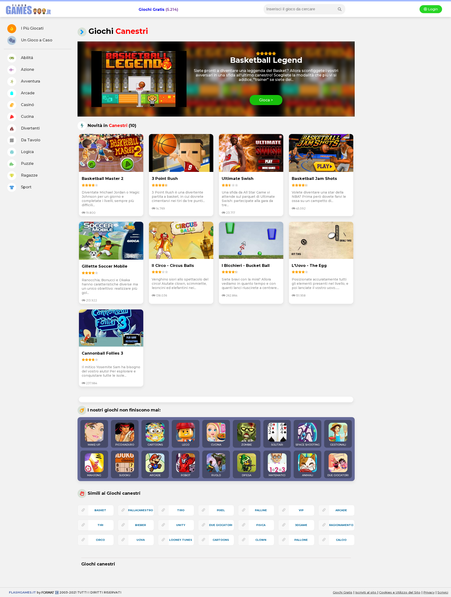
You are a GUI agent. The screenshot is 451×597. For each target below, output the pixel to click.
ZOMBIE (246, 444)
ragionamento (341, 525)
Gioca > (266, 100)
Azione (27, 69)
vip (301, 510)
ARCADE (155, 475)
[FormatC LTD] (50, 592)
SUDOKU (124, 475)
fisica (260, 525)
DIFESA (246, 475)
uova (140, 540)
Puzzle (27, 163)
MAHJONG (94, 475)
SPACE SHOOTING (307, 444)
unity (180, 525)
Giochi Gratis (151, 9)
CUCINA (216, 444)
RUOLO (216, 475)
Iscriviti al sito (366, 592)
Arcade (27, 93)
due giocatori (220, 525)
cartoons (221, 540)
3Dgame (301, 525)
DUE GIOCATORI (338, 475)
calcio (341, 540)
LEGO (185, 444)
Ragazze (29, 175)
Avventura (30, 81)
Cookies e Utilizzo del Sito (399, 592)
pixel (221, 510)
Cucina (27, 116)
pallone (301, 540)
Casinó (27, 105)
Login (432, 9)
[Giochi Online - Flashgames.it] (26, 14)
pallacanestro (140, 510)
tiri (100, 525)
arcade (341, 510)
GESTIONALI (338, 444)
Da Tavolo (30, 140)
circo (100, 540)
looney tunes (180, 540)
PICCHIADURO (124, 444)
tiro (180, 510)
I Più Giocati (31, 28)
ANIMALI (307, 475)
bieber (140, 525)
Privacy (429, 592)
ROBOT (186, 475)
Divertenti (30, 128)
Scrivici (442, 592)
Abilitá (26, 57)
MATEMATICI (277, 475)
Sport (25, 187)
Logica (27, 152)
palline (261, 510)
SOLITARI (277, 444)
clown (260, 540)
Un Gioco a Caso (36, 40)
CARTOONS (155, 444)
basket (100, 510)
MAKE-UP (94, 444)
